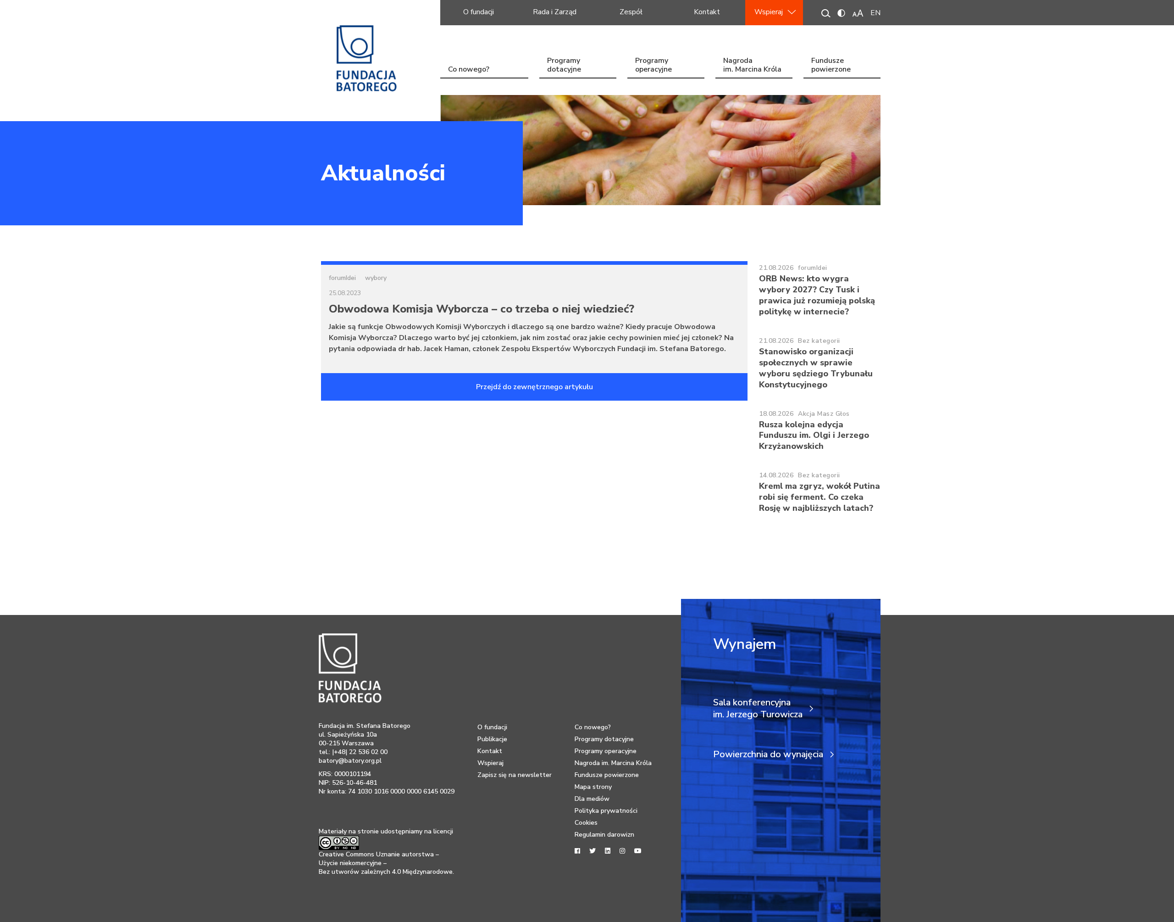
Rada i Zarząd (554, 12)
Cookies (586, 822)
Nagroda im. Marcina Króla (752, 65)
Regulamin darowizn (604, 834)
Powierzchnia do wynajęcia (768, 754)
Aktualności (383, 173)
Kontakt (707, 12)
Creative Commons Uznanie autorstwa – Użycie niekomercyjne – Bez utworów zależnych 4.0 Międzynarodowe (386, 863)
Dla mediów (592, 798)
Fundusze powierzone (831, 65)
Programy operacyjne (653, 65)
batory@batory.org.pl (350, 760)
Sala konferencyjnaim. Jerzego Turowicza (758, 709)
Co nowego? (468, 69)
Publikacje (492, 739)
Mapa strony (593, 786)
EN (875, 13)
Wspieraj (768, 12)
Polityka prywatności (606, 810)
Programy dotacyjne (564, 65)
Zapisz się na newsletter (514, 775)
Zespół (631, 12)
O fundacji (478, 12)
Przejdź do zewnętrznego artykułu (534, 387)
